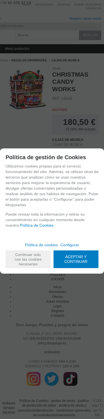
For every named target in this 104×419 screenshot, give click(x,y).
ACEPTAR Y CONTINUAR (75, 259)
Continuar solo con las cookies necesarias (28, 259)
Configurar (69, 245)
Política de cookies (41, 245)
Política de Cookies (37, 225)
